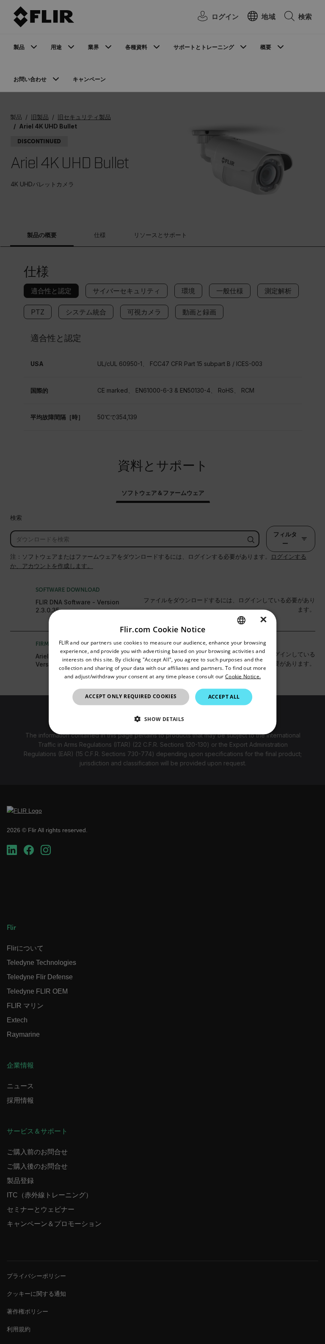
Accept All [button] (224, 696)
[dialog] (162, 672)
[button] (162, 718)
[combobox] (241, 620)
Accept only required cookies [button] (130, 696)
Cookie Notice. (243, 676)
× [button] (263, 620)
